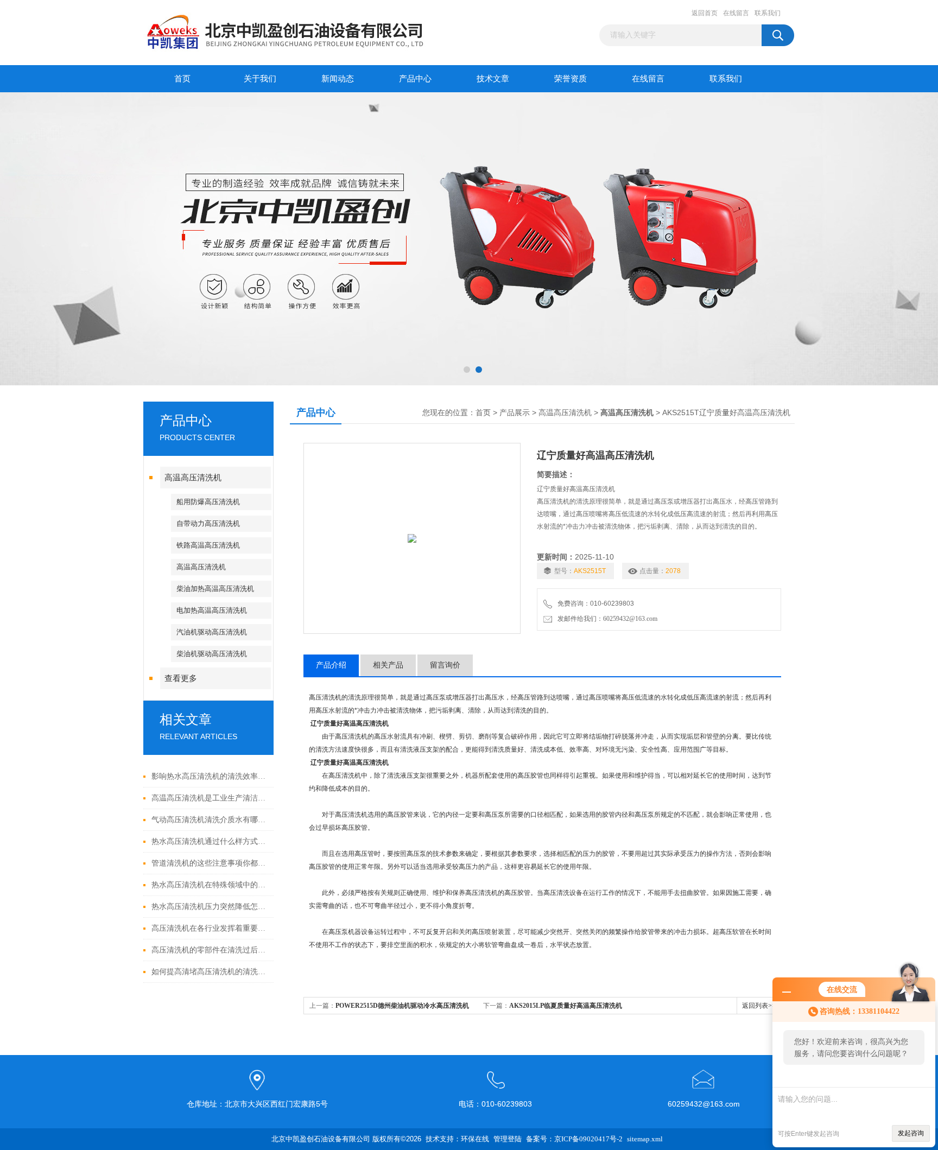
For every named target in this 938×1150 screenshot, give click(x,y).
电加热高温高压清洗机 (211, 610)
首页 (182, 78)
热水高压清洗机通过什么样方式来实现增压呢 (209, 841)
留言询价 (445, 665)
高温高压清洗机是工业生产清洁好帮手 (209, 798)
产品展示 (514, 413)
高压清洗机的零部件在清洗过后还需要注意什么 (209, 950)
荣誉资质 (570, 78)
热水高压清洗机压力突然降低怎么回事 (209, 907)
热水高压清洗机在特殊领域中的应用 (209, 885)
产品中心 (415, 78)
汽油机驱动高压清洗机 (211, 632)
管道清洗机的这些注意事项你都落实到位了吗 (209, 863)
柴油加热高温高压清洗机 (215, 588)
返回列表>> (759, 1005)
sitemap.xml (645, 1139)
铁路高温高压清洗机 (208, 545)
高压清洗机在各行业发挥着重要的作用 (209, 928)
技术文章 (493, 78)
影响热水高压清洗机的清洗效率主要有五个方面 (209, 776)
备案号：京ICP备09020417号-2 (574, 1139)
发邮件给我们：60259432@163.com (605, 618)
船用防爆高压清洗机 (208, 502)
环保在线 (475, 1139)
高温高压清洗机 (192, 477)
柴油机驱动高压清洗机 (211, 654)
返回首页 (705, 13)
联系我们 (768, 13)
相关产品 (388, 665)
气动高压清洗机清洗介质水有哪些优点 (209, 820)
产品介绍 (331, 665)
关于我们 (260, 78)
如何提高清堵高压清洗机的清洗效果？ (209, 972)
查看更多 (180, 678)
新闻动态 (337, 78)
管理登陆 (507, 1139)
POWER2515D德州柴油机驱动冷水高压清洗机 (402, 1005)
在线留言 (736, 13)
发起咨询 (911, 1133)
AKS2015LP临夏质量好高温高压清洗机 (565, 1005)
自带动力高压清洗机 (208, 523)
